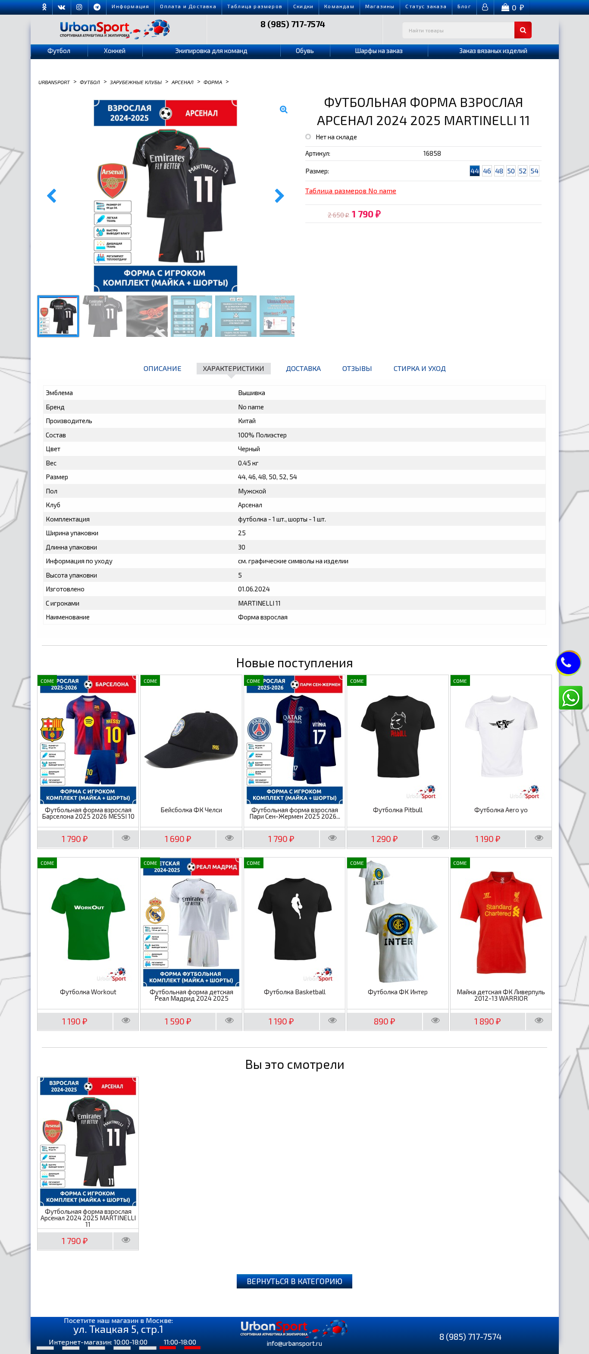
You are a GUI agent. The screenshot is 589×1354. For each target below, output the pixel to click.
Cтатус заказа (426, 6)
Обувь (305, 50)
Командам (339, 6)
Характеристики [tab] (233, 368)
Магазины (380, 6)
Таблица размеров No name (350, 190)
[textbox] (467, 30)
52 (522, 171)
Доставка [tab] (303, 368)
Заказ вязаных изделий (493, 50)
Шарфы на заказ (379, 50)
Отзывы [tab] (357, 368)
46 (487, 171)
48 (499, 171)
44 (474, 171)
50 (511, 171)
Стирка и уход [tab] (420, 368)
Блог (464, 6)
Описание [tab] (163, 368)
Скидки (303, 6)
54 (534, 171)
